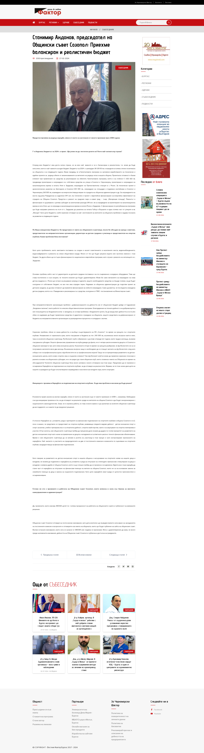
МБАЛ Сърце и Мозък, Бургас (82, 721)
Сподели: (111, 566)
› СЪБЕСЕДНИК (148, 97)
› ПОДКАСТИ (147, 104)
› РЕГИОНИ (146, 83)
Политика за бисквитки (117, 724)
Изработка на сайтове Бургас (82, 735)
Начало (94, 29)
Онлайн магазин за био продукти (80, 728)
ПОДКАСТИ (92, 22)
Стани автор (38, 720)
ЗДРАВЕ (66, 22)
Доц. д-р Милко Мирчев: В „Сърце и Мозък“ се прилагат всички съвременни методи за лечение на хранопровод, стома (83, 664)
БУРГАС (42, 22)
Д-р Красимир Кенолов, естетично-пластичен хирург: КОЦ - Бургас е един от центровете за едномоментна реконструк (119, 664)
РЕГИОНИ (53, 22)
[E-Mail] (128, 566)
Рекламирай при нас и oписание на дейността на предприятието (121, 735)
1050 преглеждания (44, 58)
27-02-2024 (64, 58)
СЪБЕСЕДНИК (78, 22)
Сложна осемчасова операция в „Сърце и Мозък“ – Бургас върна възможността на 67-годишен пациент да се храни (163, 201)
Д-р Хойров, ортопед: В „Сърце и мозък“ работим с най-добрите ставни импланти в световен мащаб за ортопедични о (84, 623)
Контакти (158, 2)
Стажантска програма (43, 716)
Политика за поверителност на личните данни (119, 716)
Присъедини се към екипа (42, 711)
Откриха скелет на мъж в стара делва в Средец (163, 310)
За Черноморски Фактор (143, 2)
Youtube (157, 713)
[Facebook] (119, 566)
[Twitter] (123, 566)
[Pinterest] (132, 566)
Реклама (168, 2)
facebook (158, 709)
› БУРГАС (145, 76)
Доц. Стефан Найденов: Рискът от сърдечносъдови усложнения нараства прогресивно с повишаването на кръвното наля (119, 623)
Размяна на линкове (42, 724)
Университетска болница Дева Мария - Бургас (82, 712)
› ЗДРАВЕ (145, 90)
